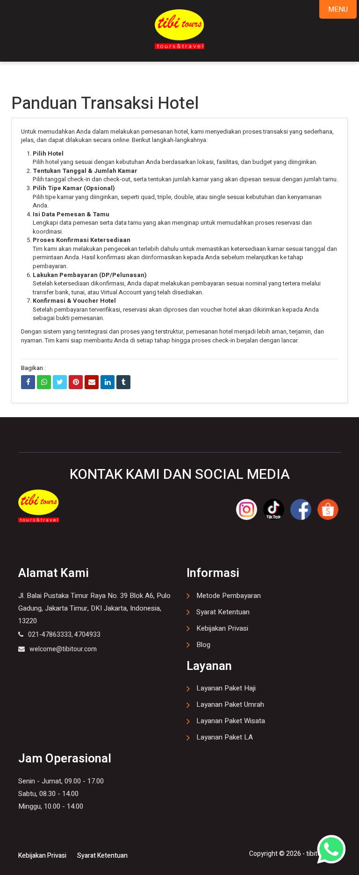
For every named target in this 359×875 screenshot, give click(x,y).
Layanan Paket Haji (226, 688)
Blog (203, 645)
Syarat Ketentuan (223, 612)
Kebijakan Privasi (222, 628)
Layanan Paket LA (224, 737)
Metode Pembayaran (228, 595)
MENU (338, 9)
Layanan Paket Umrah (230, 704)
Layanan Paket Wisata (230, 721)
